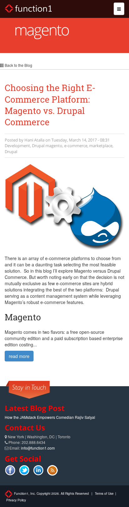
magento (53, 145)
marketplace (100, 145)
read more (19, 356)
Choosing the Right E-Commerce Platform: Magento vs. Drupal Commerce (50, 105)
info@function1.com (38, 448)
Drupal (38, 145)
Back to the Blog (18, 65)
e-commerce (75, 145)
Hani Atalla (34, 140)
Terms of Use (104, 493)
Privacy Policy (16, 500)
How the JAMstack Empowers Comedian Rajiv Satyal (50, 417)
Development (17, 145)
